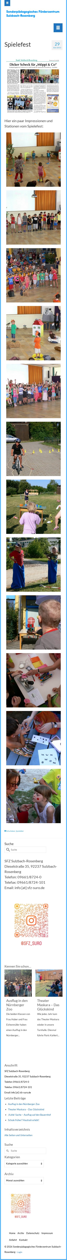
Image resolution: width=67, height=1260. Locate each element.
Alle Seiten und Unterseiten (18, 1135)
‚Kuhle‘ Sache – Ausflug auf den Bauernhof (29, 1114)
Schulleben (10, 831)
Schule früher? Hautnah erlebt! (23, 1120)
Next (59, 1016)
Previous (7, 1016)
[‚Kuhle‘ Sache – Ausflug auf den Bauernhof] (49, 983)
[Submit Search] (7, 850)
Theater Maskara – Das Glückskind (26, 1109)
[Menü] (58, 27)
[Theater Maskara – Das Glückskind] (18, 983)
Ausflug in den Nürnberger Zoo (23, 1104)
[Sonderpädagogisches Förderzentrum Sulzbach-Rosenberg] (34, 14)
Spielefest (20, 831)
